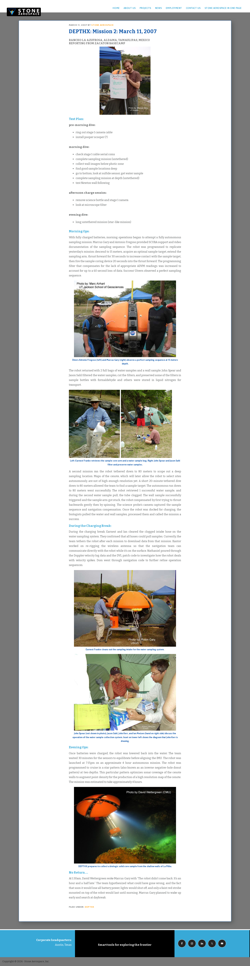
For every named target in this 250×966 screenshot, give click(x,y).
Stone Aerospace (24, 12)
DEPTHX (89, 907)
